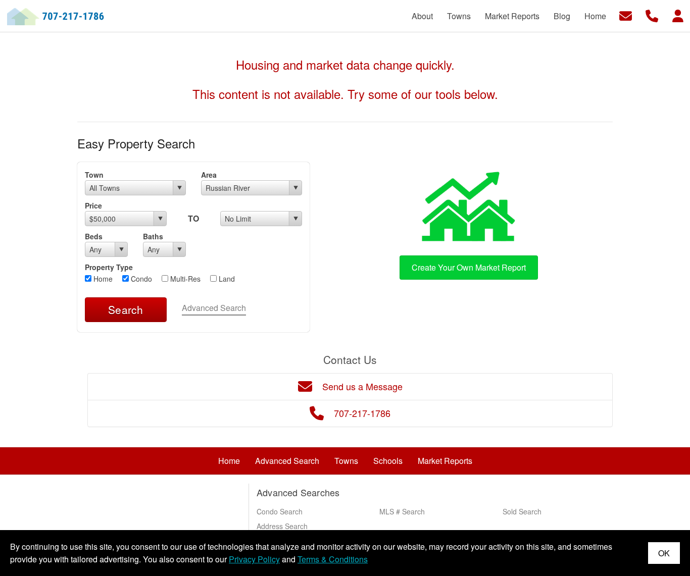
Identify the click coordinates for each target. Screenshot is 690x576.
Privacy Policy (254, 559)
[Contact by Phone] (652, 15)
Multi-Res (184, 279)
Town (94, 175)
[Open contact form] (625, 15)
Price (93, 205)
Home (102, 279)
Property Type (109, 267)
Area (209, 175)
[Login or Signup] (677, 15)
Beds (94, 236)
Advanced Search (214, 307)
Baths (153, 236)
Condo (140, 279)
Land (226, 279)
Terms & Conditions (333, 559)
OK (664, 553)
